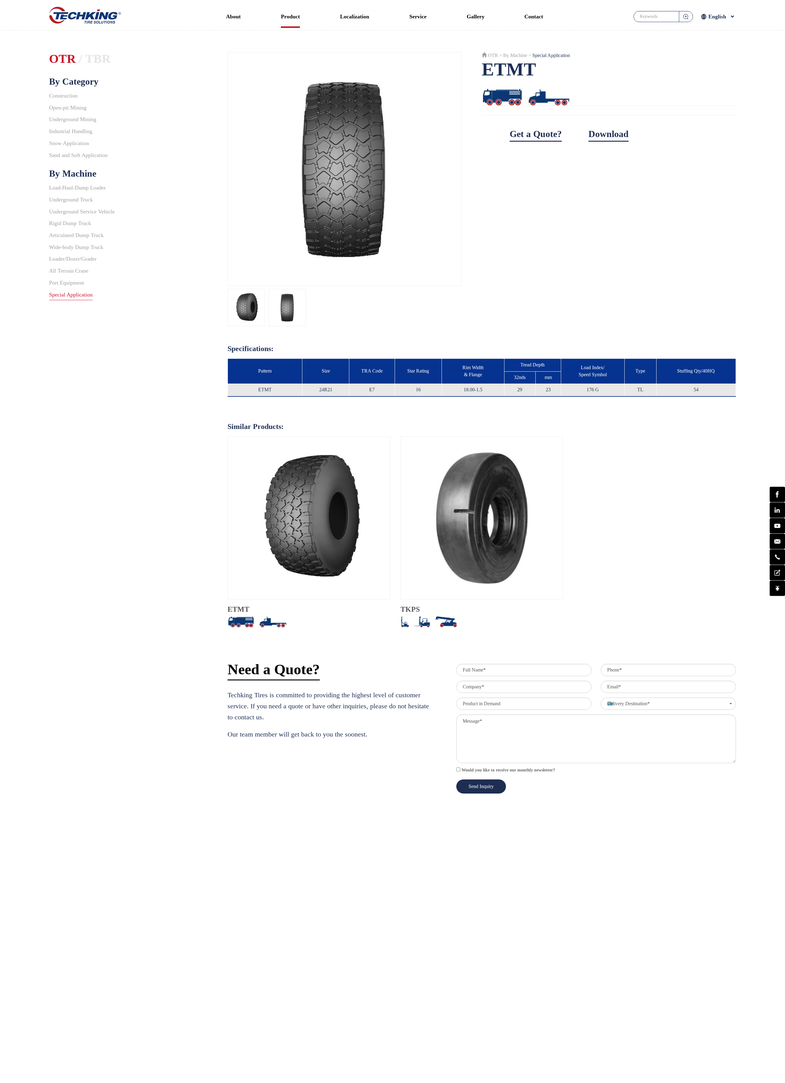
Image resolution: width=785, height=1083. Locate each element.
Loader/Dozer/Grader (73, 259)
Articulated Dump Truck (76, 235)
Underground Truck (71, 200)
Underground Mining (72, 119)
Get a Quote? (536, 134)
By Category (73, 81)
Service (418, 16)
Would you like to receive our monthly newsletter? (507, 770)
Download (608, 134)
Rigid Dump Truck (70, 223)
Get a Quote (768, 572)
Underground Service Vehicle (82, 212)
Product (290, 16)
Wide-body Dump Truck (76, 247)
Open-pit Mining (67, 108)
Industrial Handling (70, 131)
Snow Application (69, 143)
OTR (62, 59)
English (717, 16)
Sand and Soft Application (78, 155)
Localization (354, 16)
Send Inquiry (481, 786)
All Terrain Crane (68, 271)
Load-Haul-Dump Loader (77, 188)
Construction (63, 96)
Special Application (71, 295)
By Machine (72, 173)
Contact (533, 16)
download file (681, 134)
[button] (668, 704)
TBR (98, 59)
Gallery (475, 16)
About (233, 16)
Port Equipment (66, 283)
